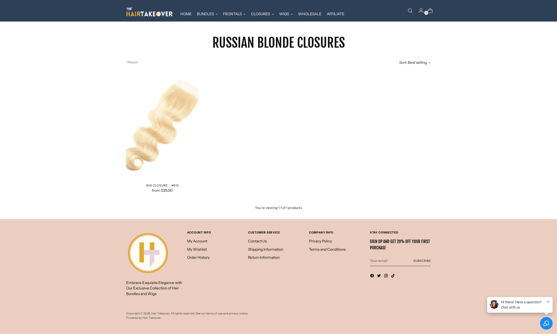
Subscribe (422, 260)
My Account (197, 241)
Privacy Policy (320, 241)
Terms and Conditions (327, 249)
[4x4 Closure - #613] (162, 126)
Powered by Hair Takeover (143, 317)
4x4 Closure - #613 (162, 185)
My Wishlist (197, 249)
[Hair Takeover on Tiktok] (393, 277)
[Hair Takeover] (150, 10)
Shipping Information (265, 249)
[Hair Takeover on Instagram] (386, 277)
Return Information (264, 257)
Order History (198, 257)
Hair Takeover (160, 313)
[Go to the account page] (419, 10)
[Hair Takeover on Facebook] (372, 277)
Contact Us (257, 241)
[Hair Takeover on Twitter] (379, 277)
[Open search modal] (410, 10)
